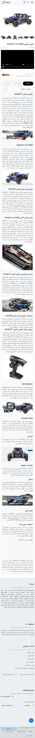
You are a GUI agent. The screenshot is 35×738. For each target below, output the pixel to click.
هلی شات (25, 594)
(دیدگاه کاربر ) (31, 47)
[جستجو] (27, 3)
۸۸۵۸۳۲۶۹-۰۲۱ (18, 668)
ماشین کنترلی (29, 76)
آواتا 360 (20, 630)
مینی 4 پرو (25, 635)
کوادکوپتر (32, 594)
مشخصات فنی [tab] (17, 83)
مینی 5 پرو (8, 630)
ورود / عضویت (30, 652)
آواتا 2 (24, 632)
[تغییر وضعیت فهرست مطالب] (5, 89)
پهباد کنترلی (19, 635)
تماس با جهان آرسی (29, 665)
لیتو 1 (32, 630)
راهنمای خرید (30, 659)
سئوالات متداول (30, 662)
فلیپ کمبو (12, 635)
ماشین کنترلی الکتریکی (21, 76)
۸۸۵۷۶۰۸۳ (26, 668)
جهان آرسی (9, 569)
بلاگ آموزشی (30, 656)
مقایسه (7, 729)
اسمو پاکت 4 (27, 630)
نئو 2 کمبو (14, 630)
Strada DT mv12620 (27, 469)
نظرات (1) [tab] (7, 83)
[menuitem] (30, 731)
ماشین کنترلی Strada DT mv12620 (23, 98)
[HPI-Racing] (5, 75)
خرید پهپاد (19, 632)
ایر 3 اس (29, 632)
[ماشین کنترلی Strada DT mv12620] (17, 20)
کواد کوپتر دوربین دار (10, 632)
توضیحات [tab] (28, 83)
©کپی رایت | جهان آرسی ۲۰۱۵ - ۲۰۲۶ (26, 727)
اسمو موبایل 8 (5, 635)
